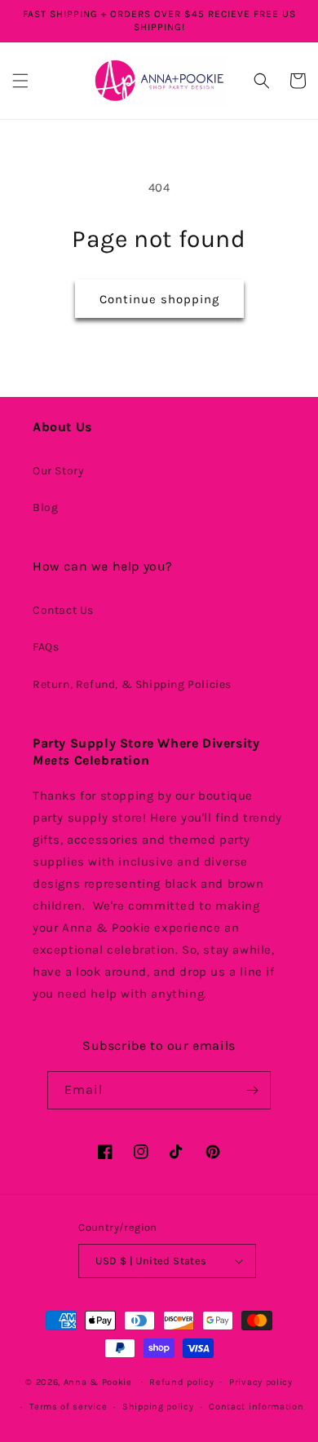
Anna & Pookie (98, 1381)
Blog (45, 507)
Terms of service (68, 1406)
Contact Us (63, 610)
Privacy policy (261, 1382)
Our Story (58, 471)
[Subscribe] (252, 1090)
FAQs (46, 647)
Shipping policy (158, 1406)
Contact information (256, 1406)
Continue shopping (159, 299)
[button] (20, 81)
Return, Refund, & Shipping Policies (132, 684)
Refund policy (181, 1382)
